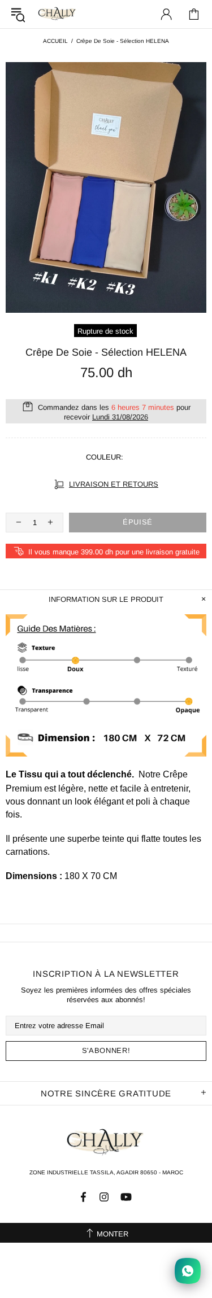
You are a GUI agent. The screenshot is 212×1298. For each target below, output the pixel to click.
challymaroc (57, 14)
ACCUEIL (55, 41)
